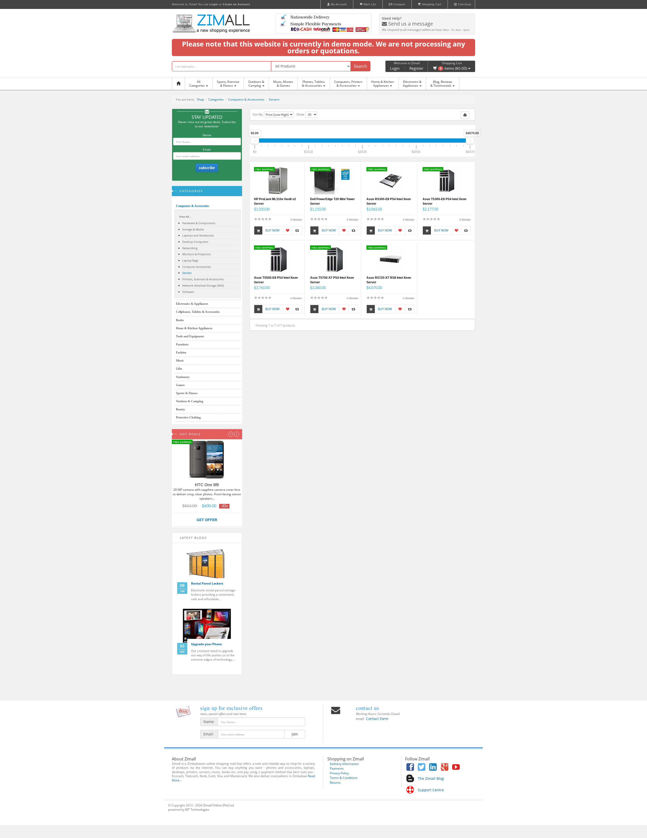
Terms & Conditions (344, 778)
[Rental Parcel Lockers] (207, 565)
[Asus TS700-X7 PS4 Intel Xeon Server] (334, 259)
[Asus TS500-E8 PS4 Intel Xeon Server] (278, 259)
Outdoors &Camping (256, 83)
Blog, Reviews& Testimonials (441, 83)
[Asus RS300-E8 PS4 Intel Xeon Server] (390, 180)
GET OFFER (207, 520)
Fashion (181, 352)
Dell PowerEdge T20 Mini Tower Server (332, 201)
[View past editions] (183, 711)
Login (395, 68)
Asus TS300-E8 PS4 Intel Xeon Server (444, 201)
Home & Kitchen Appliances (194, 328)
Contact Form (377, 718)
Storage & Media (193, 229)
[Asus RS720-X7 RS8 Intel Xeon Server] (390, 259)
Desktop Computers (195, 242)
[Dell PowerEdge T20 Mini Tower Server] (334, 180)
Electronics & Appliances (192, 304)
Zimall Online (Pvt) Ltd (218, 805)
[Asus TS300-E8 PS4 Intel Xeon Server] (447, 180)
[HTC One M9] (207, 460)
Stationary (183, 377)
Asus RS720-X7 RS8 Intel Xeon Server (388, 280)
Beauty (180, 409)
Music (180, 360)
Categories (216, 99)
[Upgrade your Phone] (207, 626)
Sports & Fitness (187, 393)
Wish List (369, 4)
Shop (200, 99)
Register (416, 68)
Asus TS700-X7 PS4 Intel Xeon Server (332, 280)
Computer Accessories (196, 267)
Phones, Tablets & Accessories (313, 83)
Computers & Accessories (246, 99)
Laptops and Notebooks (198, 235)
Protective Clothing (188, 417)
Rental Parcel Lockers (207, 583)
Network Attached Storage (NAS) (203, 285)
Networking (189, 248)
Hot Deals (190, 434)
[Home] (179, 83)
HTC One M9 (207, 485)
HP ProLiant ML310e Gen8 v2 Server (275, 201)
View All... (185, 216)
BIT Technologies (197, 809)
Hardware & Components (198, 223)
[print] (465, 115)
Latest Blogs (193, 537)
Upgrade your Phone (206, 644)
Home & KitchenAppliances (382, 83)
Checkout (464, 4)
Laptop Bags (190, 260)
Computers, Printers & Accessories (348, 83)
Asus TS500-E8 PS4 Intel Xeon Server (276, 280)
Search (360, 66)
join (295, 734)
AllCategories (197, 83)
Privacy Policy (339, 773)
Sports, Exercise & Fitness (228, 83)
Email (207, 149)
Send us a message (410, 23)
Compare (398, 4)
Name (207, 135)
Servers (274, 99)
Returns (335, 782)
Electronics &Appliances (412, 83)
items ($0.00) (454, 68)
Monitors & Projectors (196, 254)
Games (180, 385)
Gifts (179, 368)
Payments (337, 768)
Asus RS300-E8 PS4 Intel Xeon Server (388, 201)
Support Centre (431, 789)
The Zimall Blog (431, 778)
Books (180, 320)
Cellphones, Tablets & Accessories (198, 312)
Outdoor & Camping (189, 401)
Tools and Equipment (190, 336)
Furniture (182, 344)
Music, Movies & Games (283, 83)
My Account (338, 4)
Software (188, 292)
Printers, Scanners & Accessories (203, 279)
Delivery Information (344, 764)
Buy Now (272, 230)
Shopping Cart (431, 4)
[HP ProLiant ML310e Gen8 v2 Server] (278, 180)
